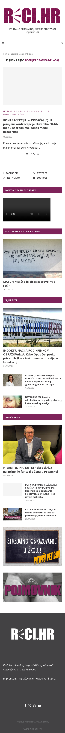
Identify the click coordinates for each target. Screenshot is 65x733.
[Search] (61, 43)
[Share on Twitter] (34, 154)
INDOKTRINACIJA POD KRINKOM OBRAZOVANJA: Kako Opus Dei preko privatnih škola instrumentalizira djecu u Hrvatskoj (31, 356)
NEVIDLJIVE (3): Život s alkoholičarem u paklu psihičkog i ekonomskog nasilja (43, 400)
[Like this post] (27, 154)
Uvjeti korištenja (46, 678)
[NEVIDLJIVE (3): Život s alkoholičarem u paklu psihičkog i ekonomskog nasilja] (12, 402)
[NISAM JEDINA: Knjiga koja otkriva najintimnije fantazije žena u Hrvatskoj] (32, 444)
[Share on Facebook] (31, 154)
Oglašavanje (26, 678)
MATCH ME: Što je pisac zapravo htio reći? (29, 283)
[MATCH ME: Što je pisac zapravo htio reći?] (32, 258)
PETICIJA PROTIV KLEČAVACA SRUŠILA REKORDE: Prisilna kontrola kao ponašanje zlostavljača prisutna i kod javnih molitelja (41, 490)
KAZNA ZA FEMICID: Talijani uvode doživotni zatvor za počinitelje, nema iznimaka (40, 512)
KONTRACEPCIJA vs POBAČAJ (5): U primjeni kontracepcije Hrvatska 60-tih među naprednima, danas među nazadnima (30, 126)
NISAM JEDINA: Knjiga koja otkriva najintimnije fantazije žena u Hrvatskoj (30, 469)
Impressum (10, 678)
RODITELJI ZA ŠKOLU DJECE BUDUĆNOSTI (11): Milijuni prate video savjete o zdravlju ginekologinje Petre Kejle (43, 380)
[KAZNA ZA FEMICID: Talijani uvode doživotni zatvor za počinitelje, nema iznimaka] (12, 514)
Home (6, 53)
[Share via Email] (38, 154)
